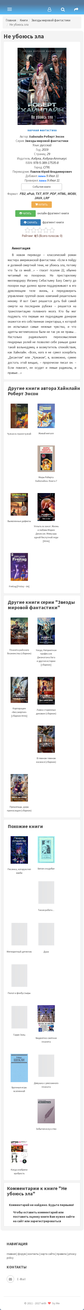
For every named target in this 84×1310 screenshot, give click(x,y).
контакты (33, 1254)
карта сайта (48, 1254)
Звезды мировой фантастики (50, 20)
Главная (11, 20)
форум (22, 1254)
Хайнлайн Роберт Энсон (46, 136)
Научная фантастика (42, 130)
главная (11, 1254)
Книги (24, 20)
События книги (42, 186)
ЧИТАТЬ (26, 213)
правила (61, 1254)
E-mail (21, 1279)
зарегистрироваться (45, 1221)
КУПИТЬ (43, 204)
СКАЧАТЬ (32, 222)
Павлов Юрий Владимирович (51, 172)
